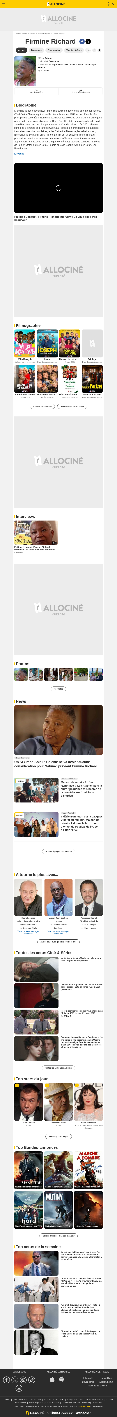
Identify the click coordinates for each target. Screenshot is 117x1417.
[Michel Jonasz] (28, 897)
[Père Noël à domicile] (69, 379)
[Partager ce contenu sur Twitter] (88, 41)
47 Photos (58, 689)
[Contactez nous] (19, 1388)
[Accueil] (56, 4)
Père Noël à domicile (69, 394)
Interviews (25, 516)
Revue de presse (36, 1403)
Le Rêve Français (88, 925)
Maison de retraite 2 (47, 394)
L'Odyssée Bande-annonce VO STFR (89, 1226)
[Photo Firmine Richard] (21, 674)
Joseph (47, 359)
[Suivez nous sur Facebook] (7, 1380)
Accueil (18, 34)
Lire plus (19, 153)
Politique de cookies (75, 1400)
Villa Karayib (25, 359)
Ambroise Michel (89, 918)
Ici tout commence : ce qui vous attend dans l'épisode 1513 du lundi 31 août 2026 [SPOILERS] (82, 1013)
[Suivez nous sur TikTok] (32, 1380)
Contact (7, 1400)
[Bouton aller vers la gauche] (94, 50)
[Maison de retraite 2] (47, 379)
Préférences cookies (94, 1400)
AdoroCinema (106, 1381)
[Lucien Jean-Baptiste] (58, 897)
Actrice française (44, 34)
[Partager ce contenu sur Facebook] (82, 41)
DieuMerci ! (58, 928)
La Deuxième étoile (28, 928)
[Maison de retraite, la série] (69, 343)
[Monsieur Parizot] (92, 379)
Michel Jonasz (28, 918)
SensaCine (106, 1378)
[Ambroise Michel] (89, 897)
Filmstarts (88, 1378)
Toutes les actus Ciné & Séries (58, 1068)
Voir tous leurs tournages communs (28, 932)
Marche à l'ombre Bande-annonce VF (89, 1187)
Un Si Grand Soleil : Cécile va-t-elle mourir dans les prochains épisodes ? (81, 959)
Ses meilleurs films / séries (72, 406)
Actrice (48, 58)
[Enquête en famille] (24, 379)
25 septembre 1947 (59, 64)
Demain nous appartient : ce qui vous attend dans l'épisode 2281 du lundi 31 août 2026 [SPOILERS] (82, 987)
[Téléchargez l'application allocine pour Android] (63, 1379)
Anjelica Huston (88, 1123)
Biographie (26, 105)
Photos (22, 663)
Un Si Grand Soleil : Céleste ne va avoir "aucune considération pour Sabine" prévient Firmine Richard (55, 764)
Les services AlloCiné (71, 1403)
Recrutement (35, 1400)
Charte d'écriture (52, 1403)
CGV (62, 1400)
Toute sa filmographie (42, 406)
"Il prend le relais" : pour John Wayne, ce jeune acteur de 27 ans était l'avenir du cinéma (80, 1334)
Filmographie (28, 325)
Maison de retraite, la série (69, 359)
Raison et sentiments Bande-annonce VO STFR (59, 1187)
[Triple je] (92, 343)
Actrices (32, 34)
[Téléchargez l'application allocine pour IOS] (53, 1379)
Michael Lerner (58, 1123)
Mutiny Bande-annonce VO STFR (59, 1226)
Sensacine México (97, 1385)
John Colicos (28, 1123)
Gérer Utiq (86, 1403)
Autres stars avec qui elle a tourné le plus (58, 942)
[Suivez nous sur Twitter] (15, 1380)
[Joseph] (47, 343)
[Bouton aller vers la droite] (99, 50)
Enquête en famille (25, 394)
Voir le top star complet (59, 1136)
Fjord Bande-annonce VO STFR (28, 1226)
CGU (55, 1400)
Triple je (92, 359)
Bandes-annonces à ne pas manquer (58, 1236)
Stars (25, 34)
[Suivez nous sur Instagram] (24, 1380)
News (21, 701)
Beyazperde (88, 1381)
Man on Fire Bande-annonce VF (28, 1187)
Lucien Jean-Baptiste (58, 918)
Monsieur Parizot (92, 394)
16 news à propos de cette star (58, 851)
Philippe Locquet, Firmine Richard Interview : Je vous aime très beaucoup (34, 548)
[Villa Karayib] (24, 343)
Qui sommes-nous (20, 1400)
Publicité (47, 1400)
